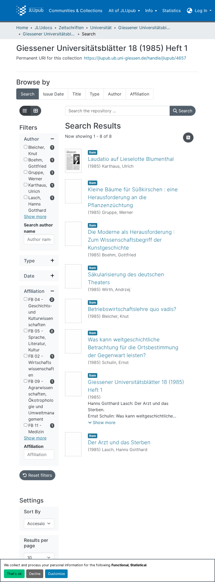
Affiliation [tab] (139, 94)
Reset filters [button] (39, 475)
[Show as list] (24, 111)
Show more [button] (35, 216)
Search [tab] (27, 94)
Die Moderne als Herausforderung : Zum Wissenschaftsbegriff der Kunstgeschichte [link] (131, 240)
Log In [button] (201, 10)
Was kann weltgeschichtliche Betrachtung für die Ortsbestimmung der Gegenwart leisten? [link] (133, 347)
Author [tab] (114, 94)
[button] (30, 10)
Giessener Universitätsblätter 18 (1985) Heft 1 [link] (49, 33)
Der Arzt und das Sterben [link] (119, 442)
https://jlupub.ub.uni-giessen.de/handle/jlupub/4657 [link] (135, 58)
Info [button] (149, 10)
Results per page (36, 542)
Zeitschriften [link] (71, 27)
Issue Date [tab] (53, 94)
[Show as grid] (35, 111)
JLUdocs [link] (43, 27)
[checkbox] (25, 147)
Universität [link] (101, 27)
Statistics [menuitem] (171, 10)
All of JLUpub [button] (122, 10)
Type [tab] (94, 94)
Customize (56, 574)
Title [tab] (76, 94)
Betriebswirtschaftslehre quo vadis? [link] (132, 309)
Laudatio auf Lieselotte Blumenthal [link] (131, 159)
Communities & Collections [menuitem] (75, 10)
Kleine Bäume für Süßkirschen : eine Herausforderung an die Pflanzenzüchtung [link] (133, 197)
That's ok (14, 574)
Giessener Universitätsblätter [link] (144, 27)
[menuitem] (124, 10)
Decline (34, 574)
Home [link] (22, 27)
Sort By (32, 511)
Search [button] (184, 110)
